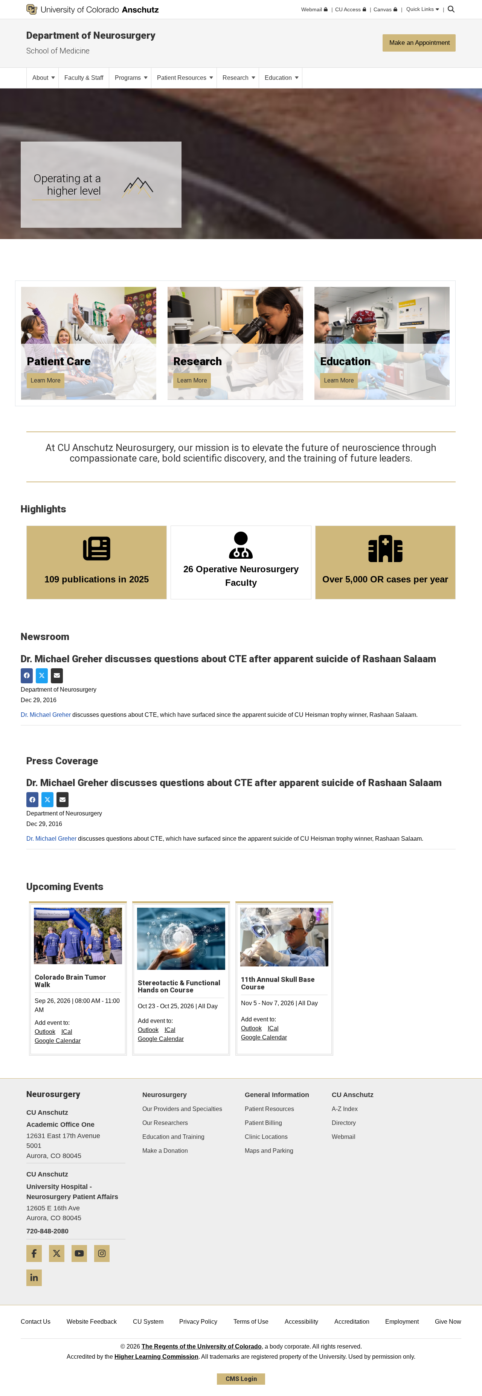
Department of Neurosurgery (90, 35)
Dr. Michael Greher (46, 715)
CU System (148, 1321)
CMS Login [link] (241, 1378)
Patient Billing (263, 1123)
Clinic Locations (266, 1137)
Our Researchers (165, 1123)
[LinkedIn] (36, 1289)
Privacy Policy (198, 1321)
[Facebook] (36, 1265)
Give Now (448, 1321)
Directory (344, 1123)
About (41, 78)
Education (279, 78)
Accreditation (351, 1321)
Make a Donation (165, 1151)
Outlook (45, 1032)
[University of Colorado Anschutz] (92, 9)
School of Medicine (58, 50)
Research (236, 78)
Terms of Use (250, 1321)
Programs (128, 78)
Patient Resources (182, 78)
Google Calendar (58, 1041)
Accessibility (301, 1321)
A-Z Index (345, 1109)
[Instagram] (104, 1265)
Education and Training (173, 1137)
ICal (66, 1032)
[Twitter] (59, 1265)
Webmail (343, 1137)
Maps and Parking (269, 1151)
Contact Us (35, 1321)
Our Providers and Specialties (182, 1109)
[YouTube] (82, 1265)
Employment (402, 1321)
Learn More (46, 380)
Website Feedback (92, 1321)
